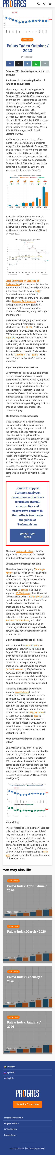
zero (36, 716)
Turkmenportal (34, 596)
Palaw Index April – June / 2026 (27, 888)
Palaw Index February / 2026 (24, 979)
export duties (22, 692)
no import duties (24, 551)
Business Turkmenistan (24, 301)
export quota (32, 645)
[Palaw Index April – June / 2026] (27, 896)
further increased (14, 669)
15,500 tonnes (23, 593)
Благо (35, 354)
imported (10, 337)
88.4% (29, 327)
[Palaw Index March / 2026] (27, 941)
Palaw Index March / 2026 (26, 931)
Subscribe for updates (27, 1104)
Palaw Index (27, 40)
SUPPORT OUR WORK (27, 535)
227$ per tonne (36, 712)
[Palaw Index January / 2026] (27, 1032)
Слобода (20, 354)
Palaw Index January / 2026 (24, 1024)
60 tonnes (23, 590)
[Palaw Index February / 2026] (27, 987)
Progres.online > (11, 1123)
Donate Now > (10, 1135)
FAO (37, 291)
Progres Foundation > (13, 1118)
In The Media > (10, 1129)
